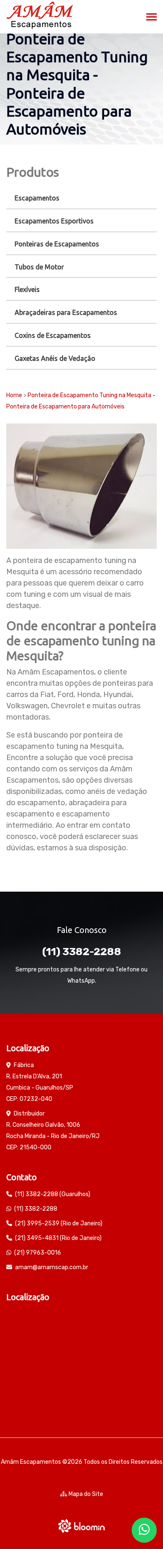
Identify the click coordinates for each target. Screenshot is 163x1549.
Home (14, 395)
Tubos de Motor (39, 267)
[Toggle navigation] (151, 17)
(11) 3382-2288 (81, 951)
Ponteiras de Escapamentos (57, 244)
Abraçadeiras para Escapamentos (66, 312)
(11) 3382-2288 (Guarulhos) (52, 1194)
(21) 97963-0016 (37, 1252)
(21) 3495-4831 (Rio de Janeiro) (58, 1238)
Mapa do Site (86, 1494)
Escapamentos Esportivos (54, 221)
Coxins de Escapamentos (53, 335)
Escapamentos (37, 198)
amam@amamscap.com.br (51, 1267)
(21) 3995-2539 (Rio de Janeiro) (58, 1223)
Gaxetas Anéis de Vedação (55, 358)
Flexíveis (27, 289)
